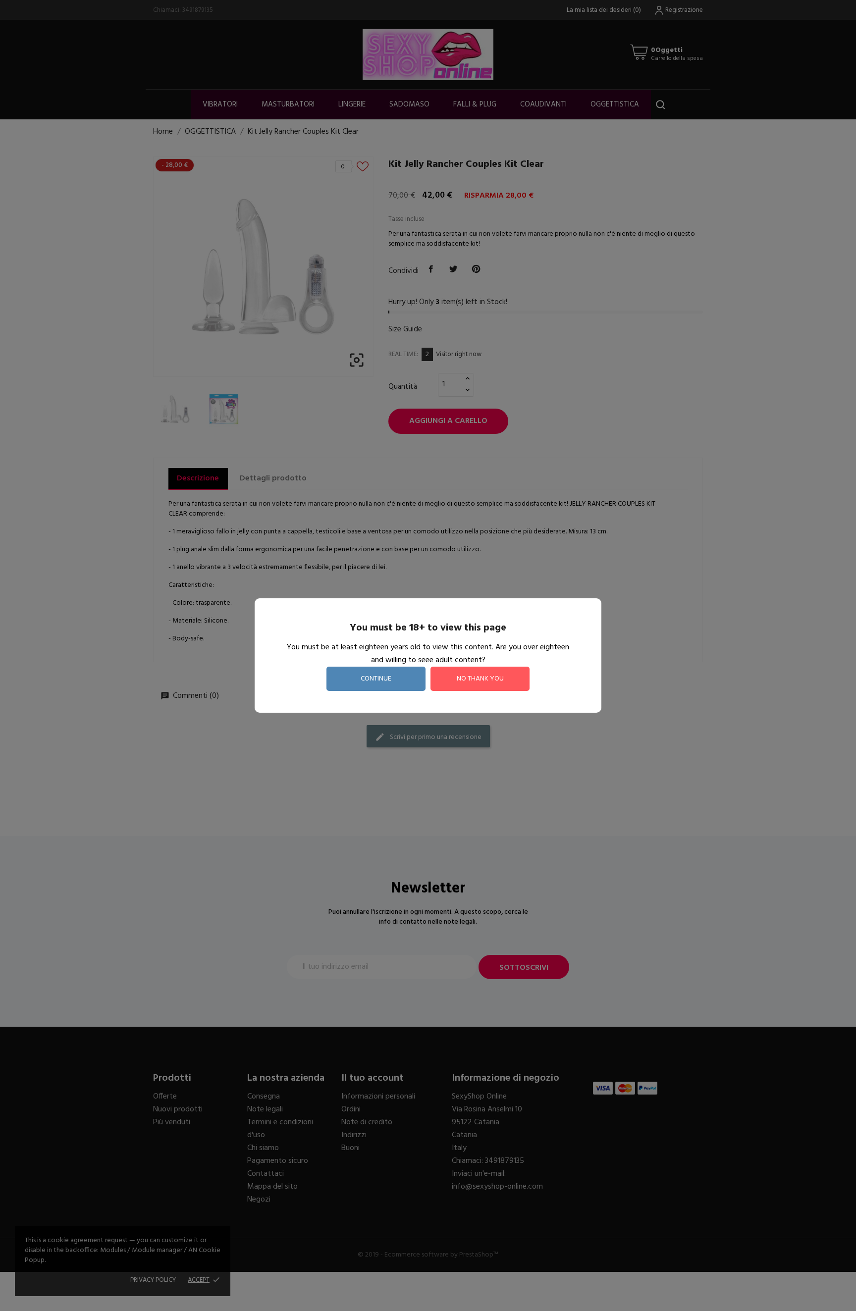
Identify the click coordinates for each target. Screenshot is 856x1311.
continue (376, 678)
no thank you (480, 678)
